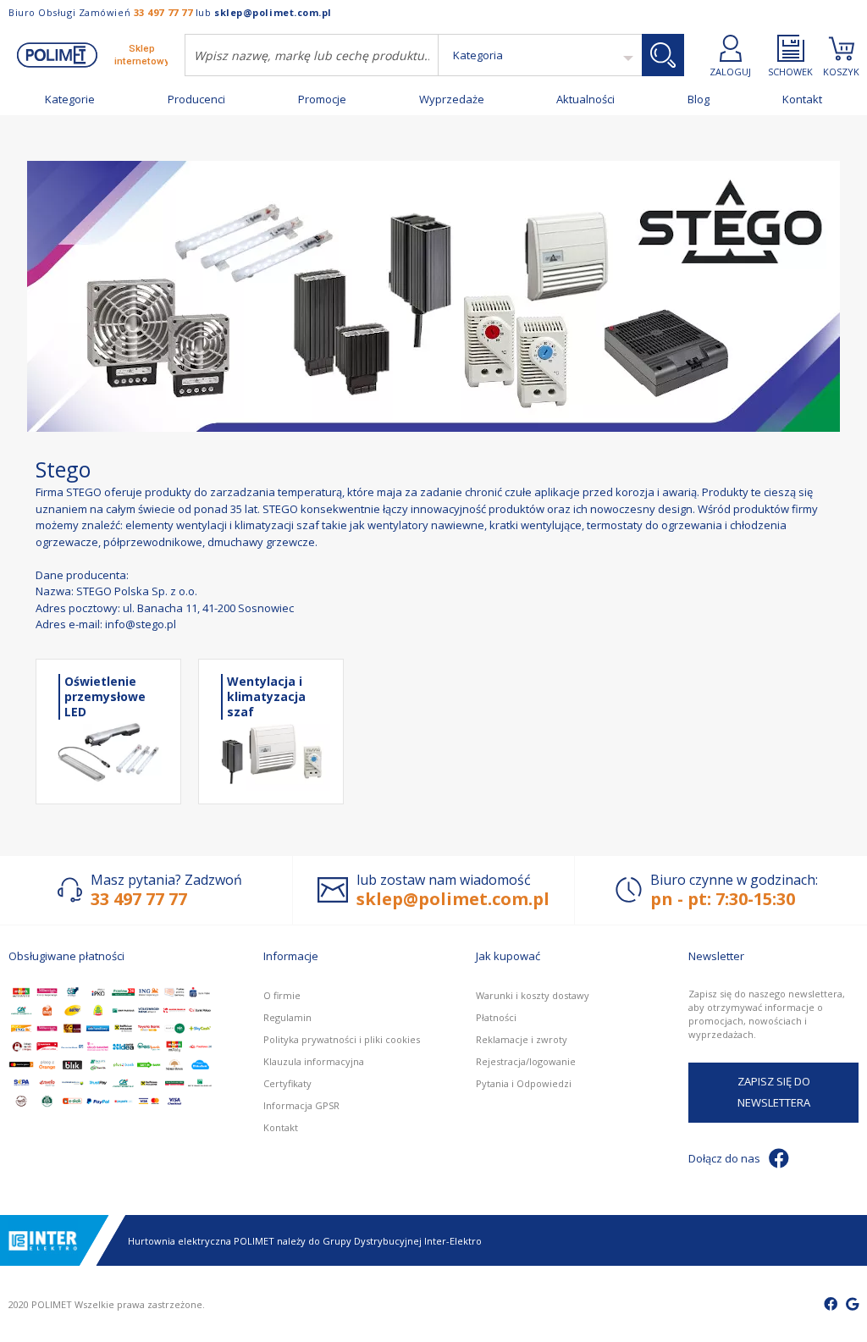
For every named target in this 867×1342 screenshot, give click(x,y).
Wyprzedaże (451, 99)
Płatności (496, 1017)
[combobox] (312, 55)
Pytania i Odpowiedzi (524, 1083)
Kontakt (802, 99)
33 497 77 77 (163, 12)
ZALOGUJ (730, 70)
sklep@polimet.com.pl (273, 12)
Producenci (196, 99)
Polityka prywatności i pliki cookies (341, 1039)
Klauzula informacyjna (313, 1061)
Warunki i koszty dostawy (532, 995)
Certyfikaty (287, 1083)
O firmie (282, 995)
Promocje (322, 99)
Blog (699, 99)
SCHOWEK (790, 70)
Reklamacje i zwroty (521, 1039)
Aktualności (585, 99)
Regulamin (287, 1017)
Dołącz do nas (724, 1158)
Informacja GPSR (301, 1105)
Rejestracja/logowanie (526, 1061)
